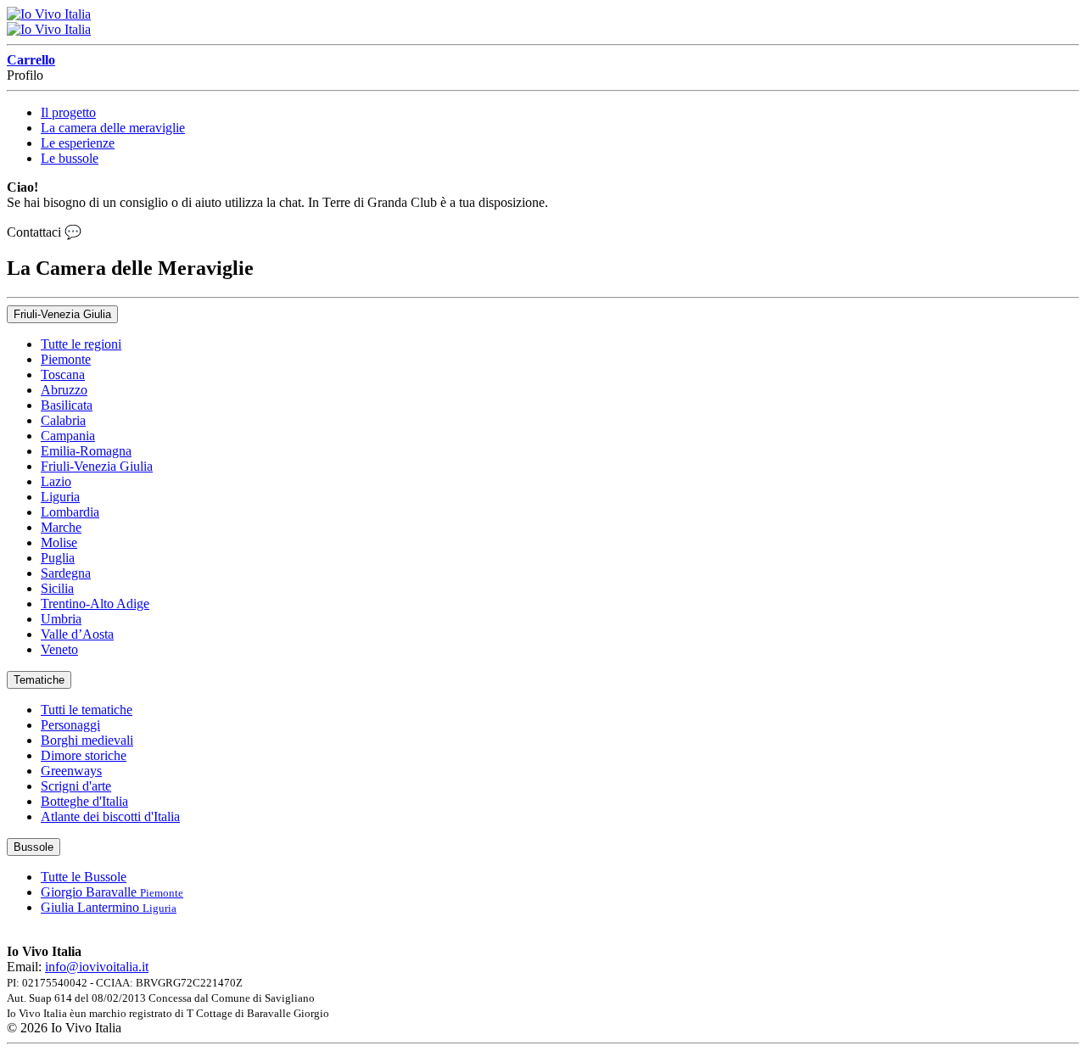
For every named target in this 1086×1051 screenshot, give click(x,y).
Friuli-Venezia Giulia (62, 314)
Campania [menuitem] (68, 435)
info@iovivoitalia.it (96, 966)
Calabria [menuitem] (63, 420)
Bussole (33, 847)
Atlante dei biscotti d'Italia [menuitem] (110, 816)
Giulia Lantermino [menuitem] (108, 907)
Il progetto (68, 112)
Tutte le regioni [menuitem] (81, 344)
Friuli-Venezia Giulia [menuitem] (97, 466)
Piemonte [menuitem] (66, 359)
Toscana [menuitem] (63, 374)
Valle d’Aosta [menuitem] (77, 634)
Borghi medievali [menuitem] (87, 740)
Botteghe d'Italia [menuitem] (84, 801)
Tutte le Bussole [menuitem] (83, 876)
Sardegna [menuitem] (66, 573)
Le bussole (69, 158)
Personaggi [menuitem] (70, 725)
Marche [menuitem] (61, 527)
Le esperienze (78, 143)
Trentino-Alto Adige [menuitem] (95, 603)
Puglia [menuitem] (58, 558)
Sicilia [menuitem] (57, 588)
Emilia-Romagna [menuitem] (86, 451)
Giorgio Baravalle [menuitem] (112, 892)
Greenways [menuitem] (71, 770)
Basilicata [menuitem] (66, 405)
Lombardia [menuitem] (70, 512)
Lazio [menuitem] (56, 481)
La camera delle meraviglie (113, 127)
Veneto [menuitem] (59, 649)
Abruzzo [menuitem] (64, 390)
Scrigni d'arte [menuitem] (76, 786)
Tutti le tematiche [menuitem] (86, 709)
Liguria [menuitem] (60, 496)
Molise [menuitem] (59, 542)
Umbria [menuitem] (61, 619)
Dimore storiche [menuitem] (83, 755)
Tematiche (39, 680)
